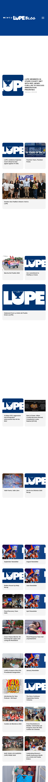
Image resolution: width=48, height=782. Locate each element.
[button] (43, 18)
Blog (30, 18)
